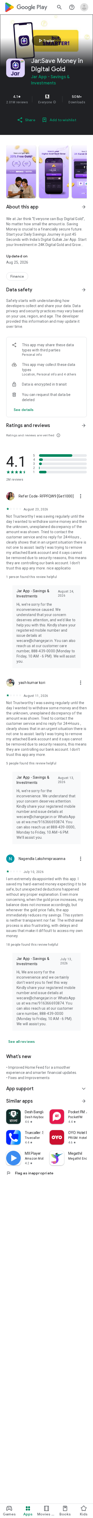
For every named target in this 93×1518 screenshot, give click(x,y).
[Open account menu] (84, 7)
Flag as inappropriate (29, 1173)
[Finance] (17, 276)
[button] (54, 102)
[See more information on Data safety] (84, 290)
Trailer (46, 41)
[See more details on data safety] (24, 409)
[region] (46, 99)
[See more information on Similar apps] (84, 1101)
